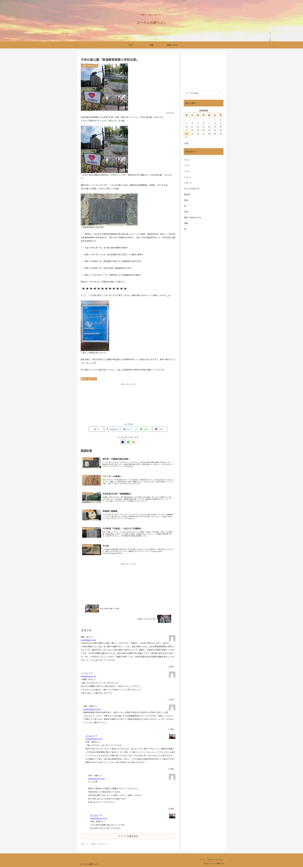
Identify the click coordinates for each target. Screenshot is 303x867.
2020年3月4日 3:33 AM (88, 640)
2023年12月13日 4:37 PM (96, 778)
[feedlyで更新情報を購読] (128, 442)
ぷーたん (89, 735)
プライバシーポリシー (215, 859)
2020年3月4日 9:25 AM (88, 676)
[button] (159, 429)
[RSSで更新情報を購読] (133, 442)
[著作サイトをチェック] (122, 442)
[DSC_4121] (95, 325)
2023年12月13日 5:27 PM (98, 818)
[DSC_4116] (109, 209)
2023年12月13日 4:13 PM (93, 739)
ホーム (202, 859)
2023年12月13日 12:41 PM (92, 709)
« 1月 (186, 143)
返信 (172, 666)
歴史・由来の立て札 (89, 379)
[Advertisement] (128, 402)
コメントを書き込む (128, 836)
